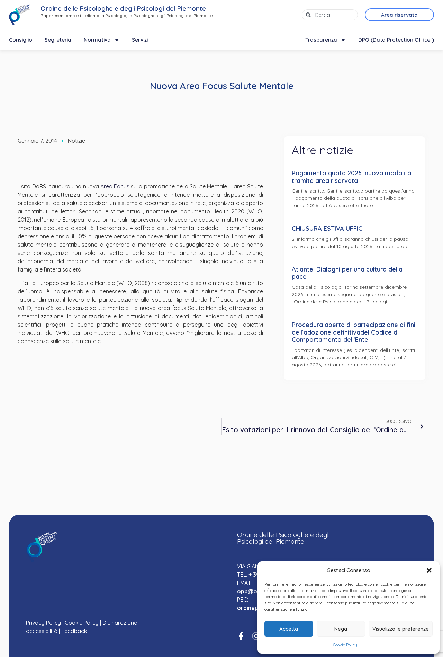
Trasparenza (321, 39)
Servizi (140, 39)
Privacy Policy (43, 622)
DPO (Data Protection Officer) (396, 39)
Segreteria (58, 39)
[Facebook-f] (241, 636)
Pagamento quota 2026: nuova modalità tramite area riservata (351, 177)
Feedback (74, 631)
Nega (340, 628)
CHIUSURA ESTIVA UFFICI (328, 228)
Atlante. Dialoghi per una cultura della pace (347, 273)
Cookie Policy (345, 644)
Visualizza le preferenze (400, 628)
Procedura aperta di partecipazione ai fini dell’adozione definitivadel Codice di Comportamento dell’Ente (353, 332)
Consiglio (20, 39)
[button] (429, 570)
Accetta (288, 628)
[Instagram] (256, 636)
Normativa (97, 39)
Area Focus (114, 186)
